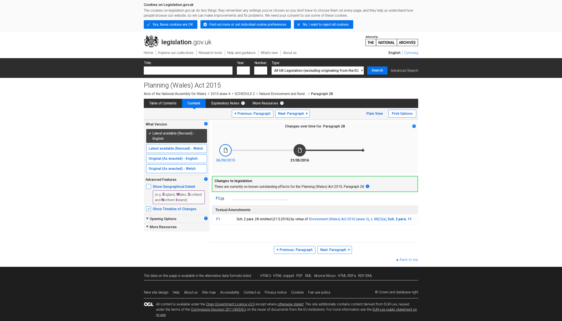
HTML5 (265, 276)
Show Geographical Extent (174, 187)
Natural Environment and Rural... (283, 94)
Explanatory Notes (225, 103)
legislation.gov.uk (180, 36)
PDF (299, 276)
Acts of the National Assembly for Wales (175, 94)
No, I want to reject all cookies (326, 24)
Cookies (297, 292)
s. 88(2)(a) (378, 219)
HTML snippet (283, 276)
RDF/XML (365, 276)
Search (377, 70)
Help (176, 292)
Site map (209, 292)
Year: (240, 63)
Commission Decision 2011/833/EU (218, 309)
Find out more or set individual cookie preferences (247, 24)
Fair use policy (319, 292)
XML (308, 276)
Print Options (402, 113)
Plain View (374, 113)
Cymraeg (411, 53)
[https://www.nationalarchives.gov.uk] (392, 39)
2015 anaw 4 (220, 94)
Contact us (252, 292)
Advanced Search (404, 70)
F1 (218, 198)
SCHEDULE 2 (245, 94)
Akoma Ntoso (325, 276)
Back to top (409, 260)
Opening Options (161, 219)
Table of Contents (163, 103)
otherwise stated (290, 304)
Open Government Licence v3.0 (230, 304)
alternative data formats (223, 276)
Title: (147, 63)
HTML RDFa (347, 276)
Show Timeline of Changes (174, 209)
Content (193, 103)
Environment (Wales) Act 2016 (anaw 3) (339, 219)
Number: (260, 63)
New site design (156, 292)
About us (191, 292)
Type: (276, 63)
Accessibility (229, 292)
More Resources (265, 103)
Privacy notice (276, 292)
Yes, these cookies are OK (173, 24)
